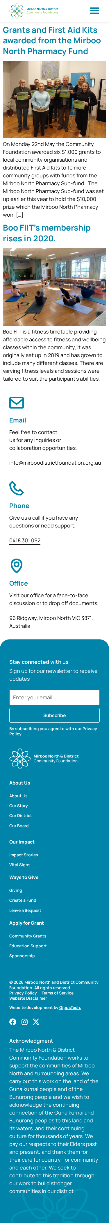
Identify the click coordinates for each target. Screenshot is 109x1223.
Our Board (19, 825)
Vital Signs (20, 864)
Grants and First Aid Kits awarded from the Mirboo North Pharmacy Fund (52, 40)
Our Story (18, 805)
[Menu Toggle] (94, 10)
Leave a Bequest (25, 910)
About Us (18, 795)
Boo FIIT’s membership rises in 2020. (47, 232)
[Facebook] (12, 1021)
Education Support (28, 946)
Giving (15, 890)
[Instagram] (24, 1021)
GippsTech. (70, 1007)
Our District (20, 815)
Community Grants (28, 936)
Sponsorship (22, 955)
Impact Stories (23, 854)
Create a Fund (22, 900)
